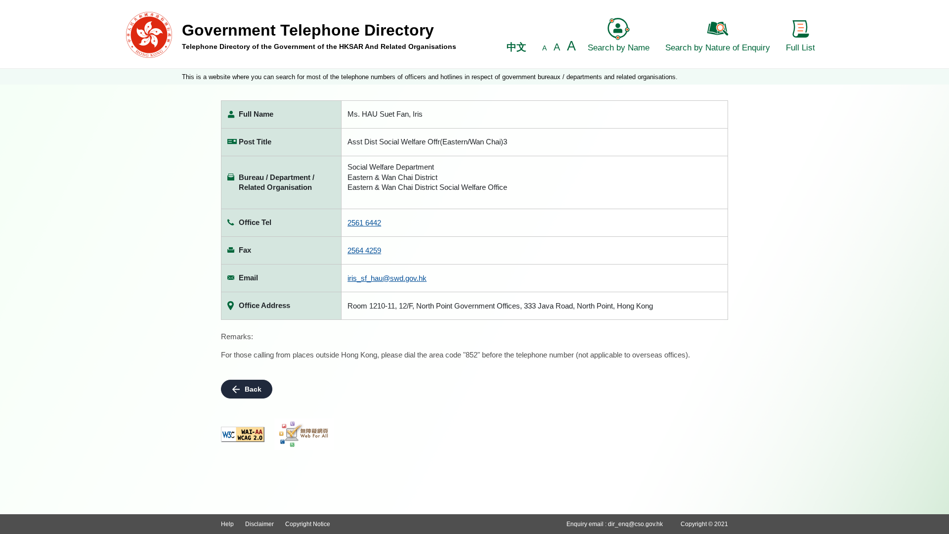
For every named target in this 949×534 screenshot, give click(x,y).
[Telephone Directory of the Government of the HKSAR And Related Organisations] (149, 34)
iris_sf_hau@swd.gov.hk (387, 278)
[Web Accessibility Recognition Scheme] (304, 434)
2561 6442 (364, 223)
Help (227, 524)
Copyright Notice (307, 524)
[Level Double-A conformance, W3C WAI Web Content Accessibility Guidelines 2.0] (242, 434)
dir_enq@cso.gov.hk (635, 524)
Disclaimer (259, 524)
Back (253, 389)
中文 (516, 47)
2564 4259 (364, 250)
